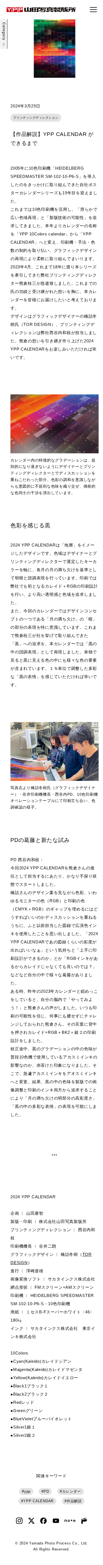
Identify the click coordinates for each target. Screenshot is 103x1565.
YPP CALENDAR (38, 1501)
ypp (27, 1491)
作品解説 (74, 1501)
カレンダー (71, 1491)
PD (46, 1491)
